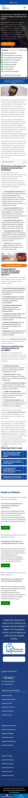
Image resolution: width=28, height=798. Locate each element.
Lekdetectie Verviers (7, 775)
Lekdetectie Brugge (7, 733)
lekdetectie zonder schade (18, 339)
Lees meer (5, 528)
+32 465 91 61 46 (8, 684)
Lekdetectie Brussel (7, 711)
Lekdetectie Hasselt (7, 760)
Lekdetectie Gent (6, 703)
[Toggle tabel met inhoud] (23, 162)
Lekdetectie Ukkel (6, 756)
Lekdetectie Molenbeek (8, 741)
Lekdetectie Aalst (6, 695)
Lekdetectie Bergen (7, 745)
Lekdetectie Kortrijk (7, 767)
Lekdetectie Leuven (7, 737)
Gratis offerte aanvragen (14, 265)
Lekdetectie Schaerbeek (8, 726)
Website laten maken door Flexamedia (14, 790)
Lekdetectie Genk (6, 771)
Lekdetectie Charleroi (7, 707)
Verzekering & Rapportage (14, 79)
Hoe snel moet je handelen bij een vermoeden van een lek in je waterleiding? (11, 506)
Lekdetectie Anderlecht (8, 729)
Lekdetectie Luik (6, 715)
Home (4, 79)
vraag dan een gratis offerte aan (16, 412)
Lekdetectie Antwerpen (8, 699)
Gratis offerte (7, 44)
